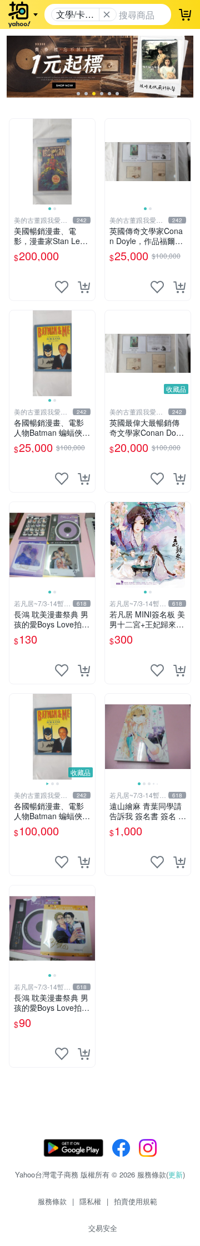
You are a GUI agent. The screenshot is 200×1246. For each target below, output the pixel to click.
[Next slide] (88, 162)
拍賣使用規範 (135, 1201)
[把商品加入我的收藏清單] (61, 287)
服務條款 (52, 1201)
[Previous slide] (16, 162)
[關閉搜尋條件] (107, 14)
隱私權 (90, 1201)
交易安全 (102, 1228)
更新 (175, 1174)
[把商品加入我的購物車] (84, 287)
